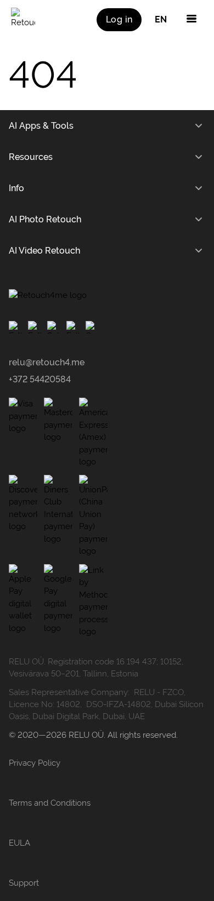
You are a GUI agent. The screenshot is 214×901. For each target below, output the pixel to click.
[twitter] (72, 327)
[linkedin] (92, 327)
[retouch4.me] (23, 20)
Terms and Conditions (50, 803)
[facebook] (15, 327)
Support (24, 883)
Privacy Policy (34, 763)
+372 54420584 (40, 379)
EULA (19, 843)
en (161, 19)
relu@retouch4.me (47, 362)
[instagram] (34, 327)
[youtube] (53, 327)
